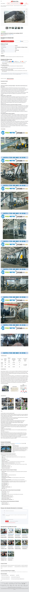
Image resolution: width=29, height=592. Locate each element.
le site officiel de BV (17, 443)
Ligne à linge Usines (12, 575)
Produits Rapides (6, 583)
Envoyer (7, 521)
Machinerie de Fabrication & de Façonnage (8, 5)
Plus (1, 580)
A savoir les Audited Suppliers (12, 583)
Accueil (1, 5)
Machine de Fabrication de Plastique (18, 5)
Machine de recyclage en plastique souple (11, 565)
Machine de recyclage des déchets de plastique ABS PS (24, 565)
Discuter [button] (22, 41)
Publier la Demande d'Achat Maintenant (10, 522)
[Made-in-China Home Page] (14, 1)
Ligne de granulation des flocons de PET (17, 566)
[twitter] (24, 583)
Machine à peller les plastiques (4, 565)
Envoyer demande (7, 41)
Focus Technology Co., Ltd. (14, 587)
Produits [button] (9, 3)
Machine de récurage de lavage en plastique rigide (17, 565)
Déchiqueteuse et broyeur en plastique (24, 566)
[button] (1, 1)
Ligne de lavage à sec (10, 566)
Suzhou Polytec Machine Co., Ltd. (5, 34)
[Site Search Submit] (22, 3)
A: (4, 512)
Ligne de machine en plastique (4, 575)
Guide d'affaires (20, 583)
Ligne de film (17, 575)
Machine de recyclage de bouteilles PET (4, 566)
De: (4, 510)
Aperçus (16, 583)
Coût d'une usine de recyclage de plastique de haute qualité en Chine (25, 536)
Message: (4, 514)
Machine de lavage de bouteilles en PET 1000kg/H (3, 547)
